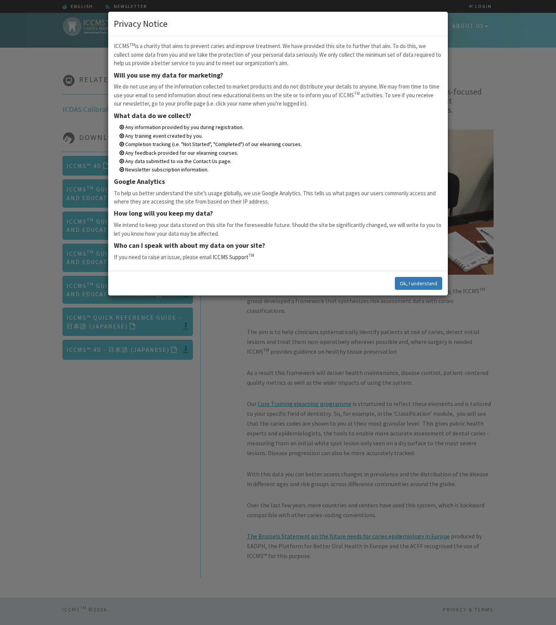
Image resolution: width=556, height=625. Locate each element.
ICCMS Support (233, 257)
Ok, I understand (418, 283)
